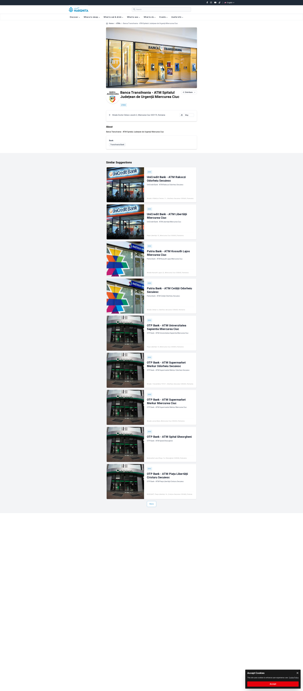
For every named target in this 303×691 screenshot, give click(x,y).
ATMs (118, 23)
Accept (273, 684)
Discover (74, 17)
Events (162, 17)
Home (111, 23)
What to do (149, 17)
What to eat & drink (113, 17)
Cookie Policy (294, 678)
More (151, 504)
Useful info (176, 17)
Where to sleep (91, 17)
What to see (133, 17)
